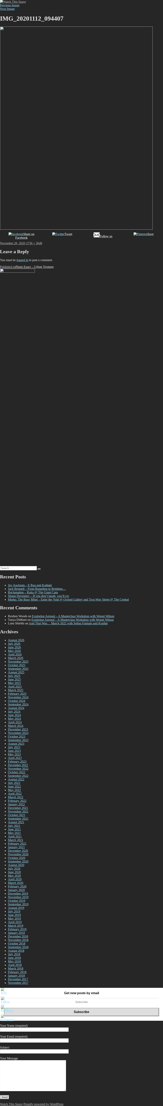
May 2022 (14, 790)
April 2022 (15, 793)
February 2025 (17, 693)
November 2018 (18, 940)
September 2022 (18, 775)
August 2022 (16, 779)
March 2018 (15, 968)
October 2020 (16, 858)
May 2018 (14, 961)
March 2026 (15, 658)
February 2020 (17, 886)
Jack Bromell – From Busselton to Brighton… (37, 588)
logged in (22, 260)
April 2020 (15, 879)
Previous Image (9, 5)
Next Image (7, 9)
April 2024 (15, 722)
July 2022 (14, 783)
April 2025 (15, 686)
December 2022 (18, 765)
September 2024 (18, 704)
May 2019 (14, 918)
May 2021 (14, 833)
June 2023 (14, 750)
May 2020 (14, 875)
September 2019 (18, 904)
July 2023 (14, 747)
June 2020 (14, 872)
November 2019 (18, 897)
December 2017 (18, 979)
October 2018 (16, 943)
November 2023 (18, 733)
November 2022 (18, 768)
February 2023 (17, 761)
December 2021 (18, 808)
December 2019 (18, 893)
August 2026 (16, 640)
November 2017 (18, 982)
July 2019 (14, 911)
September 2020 (18, 861)
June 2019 (14, 915)
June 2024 (14, 715)
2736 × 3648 (34, 243)
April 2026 (15, 654)
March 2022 (15, 797)
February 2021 (17, 843)
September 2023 (18, 740)
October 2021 (16, 815)
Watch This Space (11, 1104)
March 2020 (15, 883)
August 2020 (16, 865)
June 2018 (14, 957)
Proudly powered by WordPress (43, 1104)
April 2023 (15, 758)
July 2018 (14, 954)
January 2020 (16, 890)
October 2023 (16, 736)
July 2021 (14, 825)
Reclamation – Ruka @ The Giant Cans (33, 592)
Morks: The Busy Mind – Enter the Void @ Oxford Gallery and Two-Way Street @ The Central (68, 599)
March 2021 (15, 840)
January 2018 (16, 975)
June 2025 (14, 679)
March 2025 (15, 690)
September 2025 (18, 668)
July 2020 (14, 868)
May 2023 (14, 754)
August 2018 (16, 950)
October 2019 (16, 900)
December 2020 (18, 850)
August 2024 (16, 708)
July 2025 (14, 676)
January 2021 (16, 847)
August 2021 (16, 822)
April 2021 (15, 836)
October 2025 (16, 665)
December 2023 (18, 729)
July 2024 (14, 711)
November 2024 (18, 697)
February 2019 (17, 929)
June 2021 (14, 829)
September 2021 (18, 818)
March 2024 (15, 725)
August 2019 (16, 908)
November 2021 (18, 811)
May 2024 (14, 718)
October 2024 (16, 701)
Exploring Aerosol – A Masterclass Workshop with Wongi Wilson (73, 616)
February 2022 (17, 800)
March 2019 (15, 925)
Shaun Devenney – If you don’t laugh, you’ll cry (38, 596)
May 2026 (14, 651)
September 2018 (18, 947)
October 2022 (16, 772)
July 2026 (14, 643)
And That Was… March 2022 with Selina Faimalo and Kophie (68, 623)
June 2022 (14, 786)
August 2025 (16, 672)
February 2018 (17, 972)
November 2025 (18, 661)
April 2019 (15, 922)
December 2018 (18, 936)
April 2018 (15, 965)
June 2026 (14, 647)
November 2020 (18, 854)
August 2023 (16, 743)
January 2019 (16, 932)
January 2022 (16, 804)
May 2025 (14, 683)
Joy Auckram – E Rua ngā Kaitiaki (30, 585)
